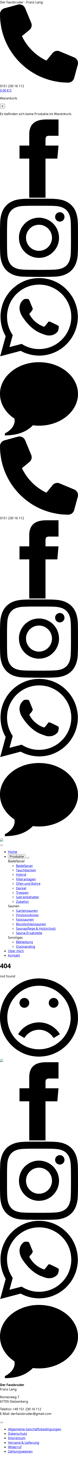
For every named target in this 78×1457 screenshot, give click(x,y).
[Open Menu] (1, 845)
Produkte (17, 856)
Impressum (16, 1438)
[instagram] (39, 275)
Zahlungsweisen (20, 1451)
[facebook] (39, 196)
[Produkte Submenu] (27, 857)
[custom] (39, 355)
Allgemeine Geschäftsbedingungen (34, 1429)
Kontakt (14, 955)
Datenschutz (17, 1433)
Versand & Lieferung (23, 1442)
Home (12, 851)
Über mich (16, 951)
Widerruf (15, 1447)
